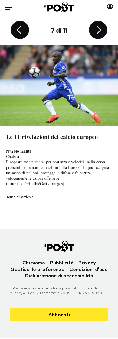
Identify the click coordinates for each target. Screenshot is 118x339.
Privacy (87, 263)
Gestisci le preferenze (37, 269)
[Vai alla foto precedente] (20, 30)
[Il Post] (59, 7)
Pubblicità (62, 263)
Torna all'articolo (19, 197)
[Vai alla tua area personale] (110, 7)
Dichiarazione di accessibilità (59, 276)
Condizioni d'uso (88, 269)
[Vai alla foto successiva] (98, 30)
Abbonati (59, 315)
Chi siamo (33, 263)
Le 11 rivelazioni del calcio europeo (52, 136)
